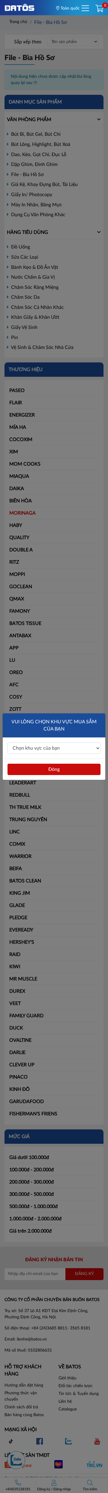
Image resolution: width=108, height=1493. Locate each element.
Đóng (54, 769)
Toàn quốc (69, 8)
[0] (99, 9)
